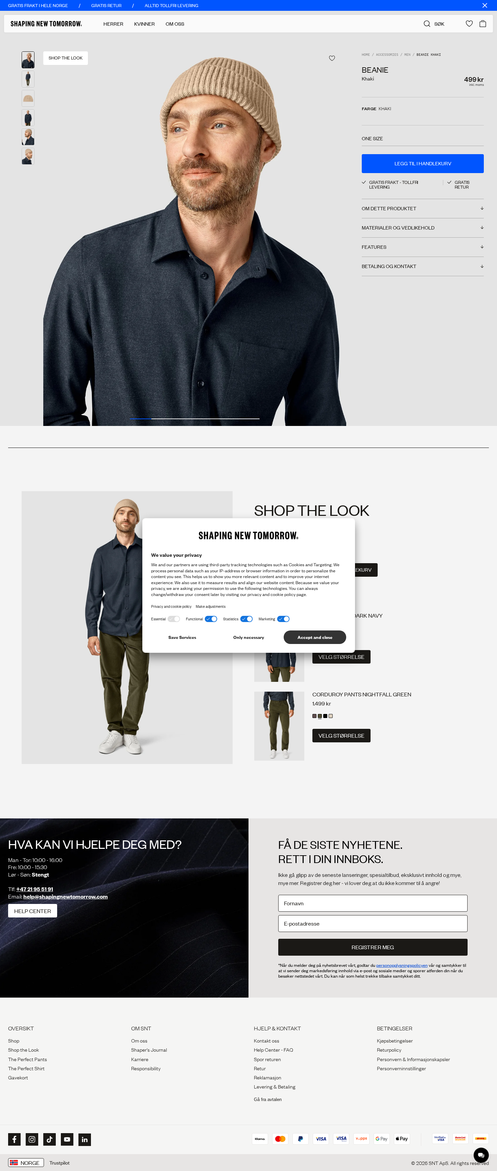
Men (407, 55)
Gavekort (18, 1077)
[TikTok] (48, 1139)
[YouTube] (66, 1139)
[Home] (46, 23)
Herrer (113, 24)
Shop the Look (23, 1049)
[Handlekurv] (482, 23)
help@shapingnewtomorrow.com (65, 896)
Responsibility (146, 1068)
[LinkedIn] (83, 1139)
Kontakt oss (266, 1040)
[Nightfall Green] (320, 716)
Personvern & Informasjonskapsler (413, 1058)
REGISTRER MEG (373, 947)
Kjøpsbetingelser (395, 1040)
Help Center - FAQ (273, 1049)
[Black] (325, 716)
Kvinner (144, 24)
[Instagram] (31, 1139)
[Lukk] (485, 5)
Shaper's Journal (149, 1049)
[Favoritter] (469, 23)
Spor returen (267, 1058)
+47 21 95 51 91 (34, 888)
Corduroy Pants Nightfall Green (361, 694)
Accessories (387, 55)
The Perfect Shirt (26, 1068)
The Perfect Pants (27, 1058)
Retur (260, 1068)
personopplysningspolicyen (402, 965)
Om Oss (175, 24)
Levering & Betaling (274, 1086)
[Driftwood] (331, 716)
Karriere (139, 1058)
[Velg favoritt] (332, 58)
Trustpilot (59, 1163)
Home (366, 55)
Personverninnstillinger (401, 1068)
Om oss (139, 1040)
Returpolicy (389, 1049)
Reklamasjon (267, 1077)
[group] (195, 229)
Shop (13, 1040)
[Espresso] (314, 716)
